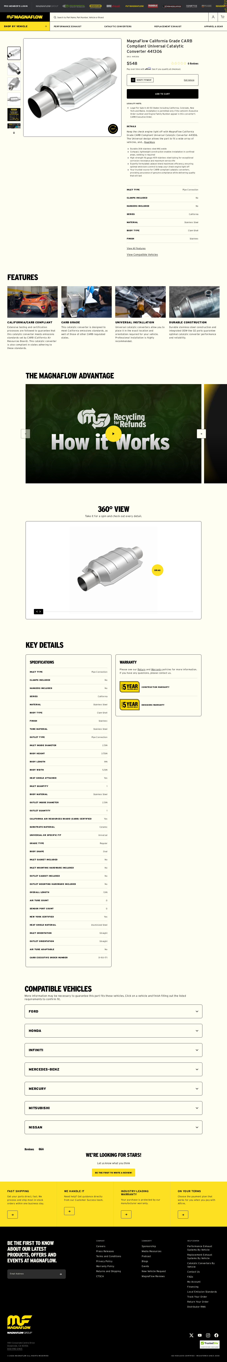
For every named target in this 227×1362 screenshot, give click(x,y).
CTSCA (100, 1276)
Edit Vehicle (189, 80)
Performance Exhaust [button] (67, 26)
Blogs (145, 1261)
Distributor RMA (196, 1306)
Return (141, 669)
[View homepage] (25, 17)
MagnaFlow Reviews (153, 1276)
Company (100, 1241)
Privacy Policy (104, 1261)
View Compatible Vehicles (142, 254)
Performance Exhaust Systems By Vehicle (199, 1248)
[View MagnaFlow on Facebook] (216, 1335)
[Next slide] (14, 132)
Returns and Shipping (108, 1271)
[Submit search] (55, 17)
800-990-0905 (14, 1349)
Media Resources (151, 1251)
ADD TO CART (162, 94)
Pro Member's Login (16, 6)
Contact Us (193, 1271)
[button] (222, 17)
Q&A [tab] (41, 1149)
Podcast (146, 1256)
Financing (192, 1286)
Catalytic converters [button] (118, 26)
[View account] (213, 17)
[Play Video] (114, 433)
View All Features (136, 248)
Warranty (156, 669)
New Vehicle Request (154, 1271)
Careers (100, 1246)
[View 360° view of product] (113, 129)
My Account (193, 1281)
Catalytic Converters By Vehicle (201, 1265)
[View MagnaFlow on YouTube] (199, 1335)
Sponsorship (149, 1246)
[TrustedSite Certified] (210, 1344)
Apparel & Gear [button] (213, 26)
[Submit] (60, 1274)
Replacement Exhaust (167, 26)
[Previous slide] (14, 42)
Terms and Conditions (108, 1256)
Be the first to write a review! (113, 1173)
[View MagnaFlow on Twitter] (191, 1335)
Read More (149, 142)
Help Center (193, 1241)
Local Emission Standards (202, 1291)
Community (147, 1241)
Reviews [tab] (29, 1149)
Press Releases (105, 1251)
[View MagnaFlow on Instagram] (208, 1335)
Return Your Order (198, 1301)
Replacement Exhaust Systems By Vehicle (199, 1256)
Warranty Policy (105, 1266)
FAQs (190, 1276)
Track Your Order (197, 1296)
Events (145, 1266)
